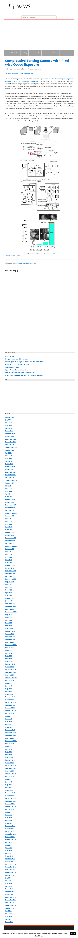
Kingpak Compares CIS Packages (16, 359)
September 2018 (11, 678)
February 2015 (10, 793)
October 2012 (10, 870)
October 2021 (10, 576)
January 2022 (9, 568)
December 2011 (10, 897)
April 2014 (8, 820)
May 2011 (8, 916)
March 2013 (9, 856)
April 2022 (8, 560)
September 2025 (11, 447)
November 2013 (10, 834)
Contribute (65, 53)
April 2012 (8, 886)
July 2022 (8, 551)
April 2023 (8, 527)
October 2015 (10, 771)
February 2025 (10, 466)
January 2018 (9, 700)
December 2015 (10, 765)
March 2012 (9, 889)
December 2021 (10, 571)
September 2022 (11, 546)
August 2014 (9, 809)
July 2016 (8, 746)
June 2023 (8, 521)
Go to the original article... (28, 74)
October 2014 (10, 804)
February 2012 (10, 892)
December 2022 (10, 538)
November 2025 (10, 442)
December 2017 (10, 702)
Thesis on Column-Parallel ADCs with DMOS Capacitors (24, 375)
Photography (24, 263)
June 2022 (8, 554)
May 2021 (8, 590)
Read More (39, 936)
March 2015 (9, 790)
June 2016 (8, 749)
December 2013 (10, 831)
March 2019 (9, 661)
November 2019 (10, 639)
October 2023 (10, 510)
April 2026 (8, 428)
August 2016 (9, 743)
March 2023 (9, 530)
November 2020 (10, 606)
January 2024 (9, 502)
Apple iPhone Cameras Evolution (16, 370)
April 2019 (8, 658)
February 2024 (10, 499)
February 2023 (10, 532)
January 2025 (9, 469)
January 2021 (9, 601)
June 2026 (8, 423)
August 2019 (9, 647)
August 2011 (9, 908)
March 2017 (9, 727)
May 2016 (8, 752)
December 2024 (10, 472)
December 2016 (10, 733)
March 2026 (9, 431)
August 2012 (9, 875)
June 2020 (8, 620)
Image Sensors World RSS (50, 53)
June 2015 (8, 782)
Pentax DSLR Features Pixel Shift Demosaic (20, 373)
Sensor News (32, 263)
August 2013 (9, 842)
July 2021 (8, 584)
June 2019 (8, 653)
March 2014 (9, 823)
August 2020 (9, 615)
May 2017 (8, 722)
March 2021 (9, 595)
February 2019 (10, 664)
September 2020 (11, 612)
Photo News (16, 263)
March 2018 (9, 694)
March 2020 (9, 628)
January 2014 (9, 829)
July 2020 (8, 617)
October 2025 (10, 445)
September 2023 (11, 513)
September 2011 (11, 905)
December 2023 (10, 505)
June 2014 (8, 815)
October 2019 (10, 642)
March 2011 (9, 922)
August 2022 (9, 549)
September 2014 (11, 807)
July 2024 (8, 486)
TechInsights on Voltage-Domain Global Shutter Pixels (24, 362)
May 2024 (8, 491)
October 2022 (10, 543)
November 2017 (10, 705)
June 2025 (8, 456)
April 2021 (8, 593)
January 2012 (9, 894)
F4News (8, 6)
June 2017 (8, 719)
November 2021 (10, 573)
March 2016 (9, 757)
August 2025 (9, 450)
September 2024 (11, 480)
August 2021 (9, 582)
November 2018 (10, 672)
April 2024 (8, 494)
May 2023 (8, 524)
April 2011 (8, 919)
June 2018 (8, 686)
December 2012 (10, 864)
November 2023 (10, 508)
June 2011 (8, 914)
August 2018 (9, 680)
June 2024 (8, 488)
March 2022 (9, 562)
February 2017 (10, 730)
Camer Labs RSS (35, 53)
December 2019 (10, 637)
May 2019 (8, 656)
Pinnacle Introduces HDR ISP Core (17, 364)
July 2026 (8, 420)
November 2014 (10, 801)
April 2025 (8, 461)
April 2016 (8, 754)
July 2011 (8, 911)
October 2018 (10, 675)
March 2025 (9, 464)
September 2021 (11, 579)
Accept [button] (73, 933)
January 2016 (9, 763)
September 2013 (11, 839)
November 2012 (10, 867)
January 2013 (9, 861)
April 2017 (8, 724)
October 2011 (10, 903)
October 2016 (10, 738)
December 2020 (10, 604)
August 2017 (9, 713)
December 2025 (10, 439)
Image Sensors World (11, 74)
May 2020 (8, 623)
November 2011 (10, 900)
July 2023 (8, 519)
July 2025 (8, 453)
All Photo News (14, 53)
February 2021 (10, 598)
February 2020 (10, 631)
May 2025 (8, 458)
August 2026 (9, 417)
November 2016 (10, 735)
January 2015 (9, 796)
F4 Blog (25, 53)
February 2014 (10, 826)
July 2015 (8, 779)
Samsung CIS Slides (12, 367)
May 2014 (8, 818)
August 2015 (9, 776)
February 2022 (10, 565)
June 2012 (8, 881)
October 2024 (10, 477)
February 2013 (10, 859)
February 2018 (10, 697)
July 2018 (8, 683)
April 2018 (8, 691)
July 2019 (8, 650)
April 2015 (8, 787)
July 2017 (8, 716)
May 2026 (8, 425)
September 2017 (11, 711)
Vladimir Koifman (20, 69)
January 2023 (9, 535)
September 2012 (11, 872)
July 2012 (8, 878)
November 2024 (10, 475)
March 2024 (9, 497)
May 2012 (8, 883)
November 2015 (10, 768)
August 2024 (9, 483)
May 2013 (8, 850)
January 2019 (9, 667)
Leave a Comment (35, 69)
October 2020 (10, 609)
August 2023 (9, 516)
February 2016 (10, 760)
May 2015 (8, 785)
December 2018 (10, 669)
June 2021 (8, 587)
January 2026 (9, 436)
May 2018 (8, 689)
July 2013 (8, 845)
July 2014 (8, 812)
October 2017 (10, 708)
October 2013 (10, 837)
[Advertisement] (39, 35)
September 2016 (11, 741)
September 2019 (11, 645)
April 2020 (8, 626)
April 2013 (8, 853)
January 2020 (9, 634)
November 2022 (10, 541)
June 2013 (8, 848)
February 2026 (10, 434)
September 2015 (11, 774)
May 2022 (8, 557)
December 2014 (10, 798)
